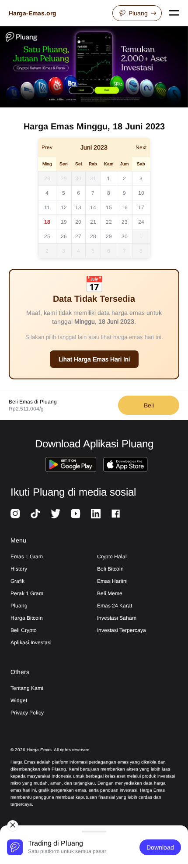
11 (47, 207)
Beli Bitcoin (110, 569)
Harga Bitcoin (26, 618)
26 (64, 236)
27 (78, 236)
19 (64, 222)
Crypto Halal (112, 556)
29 (64, 178)
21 (93, 222)
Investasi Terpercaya (121, 630)
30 (78, 178)
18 (47, 222)
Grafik (17, 581)
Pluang (138, 13)
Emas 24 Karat (114, 606)
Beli (149, 405)
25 (47, 236)
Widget (18, 700)
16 (125, 207)
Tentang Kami (26, 688)
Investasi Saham (116, 618)
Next (141, 147)
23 (125, 222)
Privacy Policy (27, 713)
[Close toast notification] (12, 826)
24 (141, 222)
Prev (47, 147)
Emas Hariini (112, 581)
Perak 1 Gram (26, 593)
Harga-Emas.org (32, 13)
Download (160, 847)
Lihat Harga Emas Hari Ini (94, 359)
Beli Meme (109, 593)
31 (93, 178)
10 (141, 193)
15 (109, 207)
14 (93, 207)
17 (141, 207)
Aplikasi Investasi (31, 642)
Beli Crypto (23, 630)
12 (64, 207)
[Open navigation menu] (174, 13)
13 (78, 207)
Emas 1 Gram (26, 556)
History (18, 569)
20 (78, 222)
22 (109, 222)
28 (47, 178)
